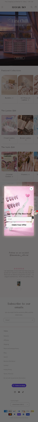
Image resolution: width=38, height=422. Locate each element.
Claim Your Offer (19, 225)
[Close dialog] (31, 188)
